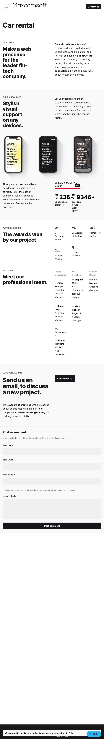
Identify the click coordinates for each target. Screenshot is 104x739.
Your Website (9, 475)
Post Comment (52, 526)
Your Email (8, 460)
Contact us (93, 6)
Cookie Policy (68, 733)
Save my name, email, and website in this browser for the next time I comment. (41, 490)
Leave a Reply (9, 496)
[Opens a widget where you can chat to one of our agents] (93, 734)
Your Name (8, 445)
